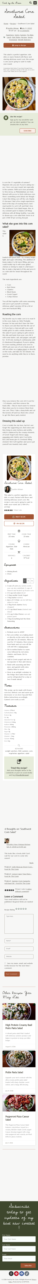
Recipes (13, 24)
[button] (35, 2)
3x (32, 581)
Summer (23, 35)
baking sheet (22, 349)
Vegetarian (13, 40)
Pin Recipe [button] (20, 523)
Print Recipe (20, 517)
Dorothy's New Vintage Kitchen (18, 844)
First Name (6, 1235)
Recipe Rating (9, 910)
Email (4, 1255)
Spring (17, 35)
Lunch (9, 37)
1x (24, 581)
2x (28, 581)
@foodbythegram (22, 775)
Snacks (30, 37)
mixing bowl (23, 647)
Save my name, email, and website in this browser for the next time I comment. (18, 965)
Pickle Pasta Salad (14, 1072)
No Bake (30, 35)
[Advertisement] (19, 160)
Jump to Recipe (20, 45)
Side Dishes (16, 37)
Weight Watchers (24, 40)
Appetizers (10, 35)
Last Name (6, 1245)
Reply (32, 863)
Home (6, 24)
